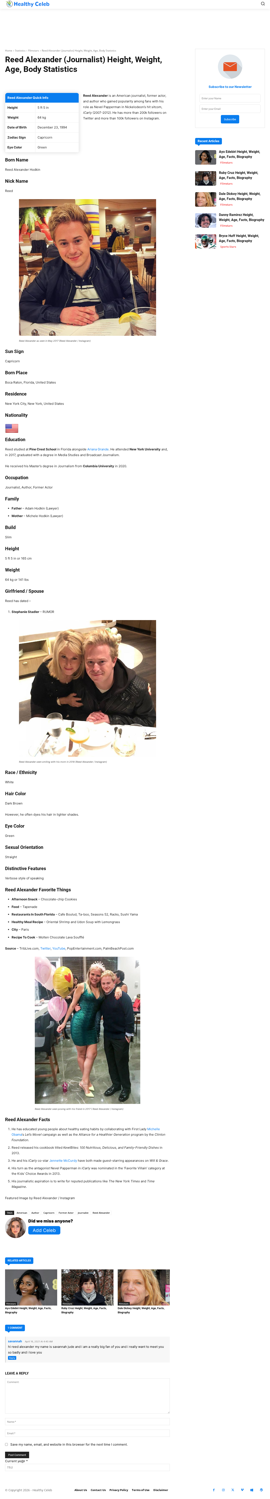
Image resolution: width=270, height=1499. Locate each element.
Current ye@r (16, 1461)
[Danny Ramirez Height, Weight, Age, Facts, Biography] (205, 220)
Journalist (83, 1212)
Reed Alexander (101, 1212)
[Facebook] (213, 1490)
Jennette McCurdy (63, 1161)
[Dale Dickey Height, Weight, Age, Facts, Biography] (144, 1287)
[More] (148, 82)
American (22, 1212)
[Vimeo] (242, 1490)
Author (35, 1212)
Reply (12, 1357)
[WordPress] (261, 1490)
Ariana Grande (98, 449)
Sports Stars (228, 247)
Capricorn (48, 1212)
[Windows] (251, 1490)
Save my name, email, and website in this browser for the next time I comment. (69, 1444)
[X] (232, 1490)
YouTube (58, 948)
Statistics (20, 50)
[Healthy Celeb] (27, 3)
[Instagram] (223, 1490)
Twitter (45, 948)
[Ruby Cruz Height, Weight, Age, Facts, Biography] (87, 1287)
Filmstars (33, 50)
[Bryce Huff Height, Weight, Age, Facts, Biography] (205, 241)
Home (8, 50)
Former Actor (66, 1212)
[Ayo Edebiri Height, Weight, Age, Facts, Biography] (31, 1287)
